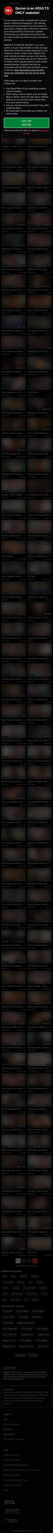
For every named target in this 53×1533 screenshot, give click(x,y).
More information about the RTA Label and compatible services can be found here (24, 73)
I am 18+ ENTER (26, 122)
